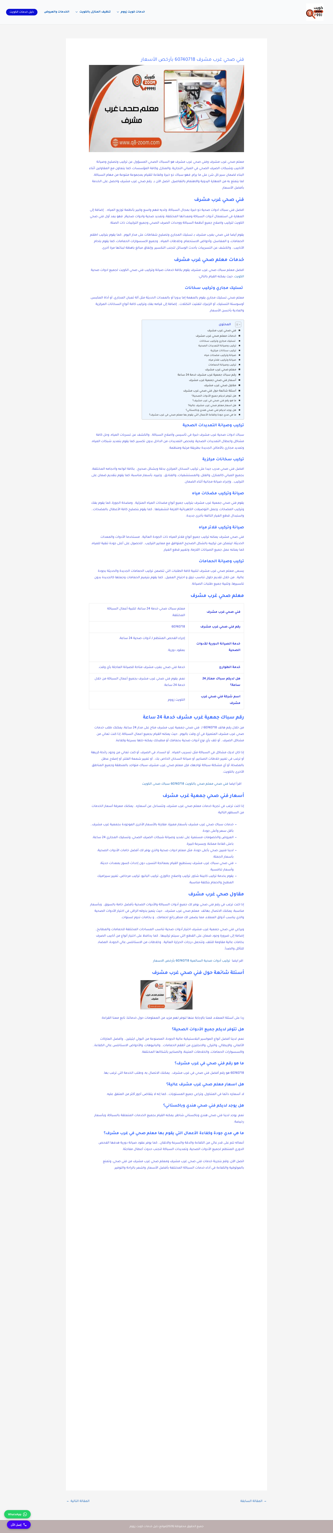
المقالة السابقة (253, 1501)
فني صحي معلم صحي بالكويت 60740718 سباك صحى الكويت (185, 784)
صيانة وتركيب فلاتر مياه (222, 360)
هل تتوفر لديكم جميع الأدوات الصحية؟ (214, 396)
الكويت (239, 277)
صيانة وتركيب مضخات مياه (220, 355)
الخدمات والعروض (56, 12)
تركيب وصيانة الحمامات (222, 365)
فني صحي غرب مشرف (221, 330)
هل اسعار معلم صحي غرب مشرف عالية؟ (212, 405)
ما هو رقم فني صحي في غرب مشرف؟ (214, 401)
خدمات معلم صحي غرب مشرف (216, 336)
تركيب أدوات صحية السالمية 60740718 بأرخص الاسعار (191, 961)
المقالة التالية (77, 1501)
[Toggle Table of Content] (236, 324)
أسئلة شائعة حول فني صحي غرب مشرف (209, 391)
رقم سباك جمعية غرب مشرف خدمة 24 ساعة (207, 375)
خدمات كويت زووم (133, 12)
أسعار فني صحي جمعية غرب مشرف (212, 380)
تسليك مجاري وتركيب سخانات (217, 341)
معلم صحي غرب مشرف (220, 369)
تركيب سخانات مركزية (223, 351)
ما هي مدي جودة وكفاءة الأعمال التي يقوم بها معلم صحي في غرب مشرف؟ (192, 415)
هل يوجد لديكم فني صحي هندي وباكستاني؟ (211, 410)
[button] (21, 12)
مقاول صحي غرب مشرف (220, 385)
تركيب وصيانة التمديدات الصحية (217, 346)
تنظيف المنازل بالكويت (95, 12)
